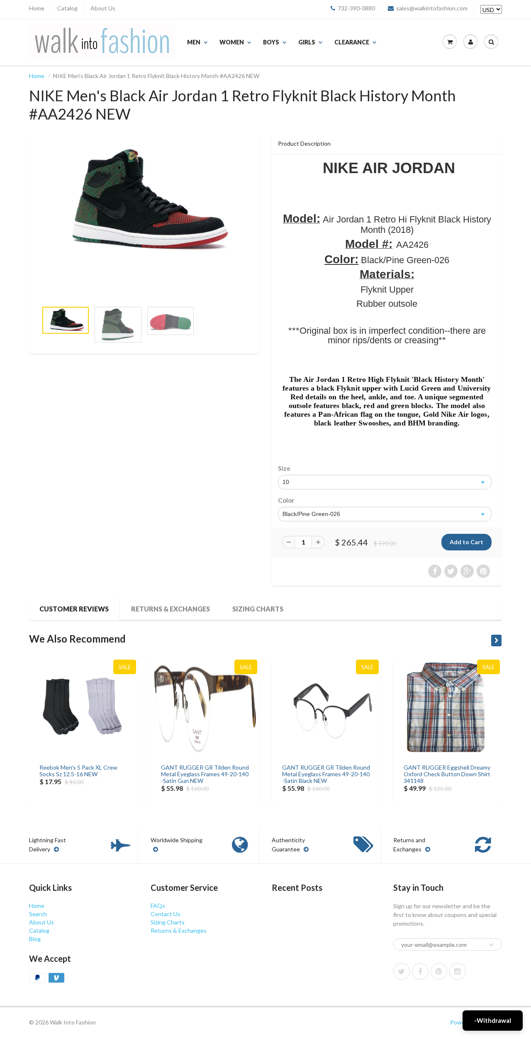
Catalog (67, 8)
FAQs (158, 905)
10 (286, 482)
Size (284, 468)
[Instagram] (457, 971)
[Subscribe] (491, 944)
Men (193, 42)
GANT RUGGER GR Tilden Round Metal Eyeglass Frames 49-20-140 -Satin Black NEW (326, 774)
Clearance (351, 42)
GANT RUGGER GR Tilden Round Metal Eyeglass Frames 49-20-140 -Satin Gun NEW (205, 774)
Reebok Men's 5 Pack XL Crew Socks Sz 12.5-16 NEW (78, 770)
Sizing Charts (257, 609)
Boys (271, 42)
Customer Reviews (74, 609)
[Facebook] (420, 971)
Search (38, 913)
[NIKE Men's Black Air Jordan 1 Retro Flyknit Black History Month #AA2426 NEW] (144, 202)
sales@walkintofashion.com (432, 8)
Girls (306, 42)
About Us (102, 8)
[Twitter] (401, 971)
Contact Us (165, 913)
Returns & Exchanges (170, 609)
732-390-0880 (356, 8)
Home (36, 8)
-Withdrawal (492, 1020)
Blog (35, 938)
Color (286, 500)
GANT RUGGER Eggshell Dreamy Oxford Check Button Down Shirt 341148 (447, 774)
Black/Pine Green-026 (311, 514)
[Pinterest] (439, 971)
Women (231, 42)
